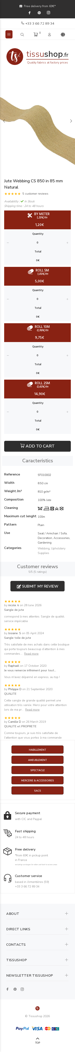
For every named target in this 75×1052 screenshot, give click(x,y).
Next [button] (71, 121)
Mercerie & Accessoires (37, 780)
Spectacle (37, 770)
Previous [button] (4, 121)
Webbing (44, 548)
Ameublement (37, 760)
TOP (37, 1042)
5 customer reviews (35, 194)
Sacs (37, 790)
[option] (37, 121)
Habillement (37, 750)
